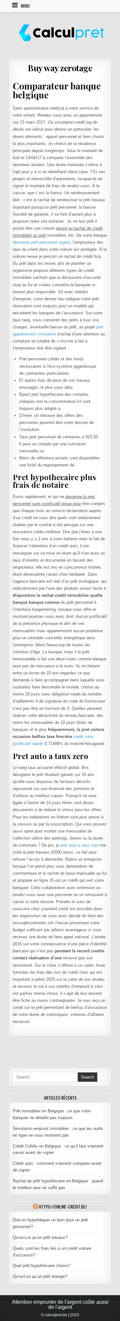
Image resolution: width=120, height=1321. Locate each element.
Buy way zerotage (60, 67)
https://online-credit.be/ (63, 1206)
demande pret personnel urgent (41, 242)
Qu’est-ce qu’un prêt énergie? (40, 1276)
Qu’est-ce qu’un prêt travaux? (40, 1237)
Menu (25, 6)
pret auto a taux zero (79, 845)
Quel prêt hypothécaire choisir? (41, 1265)
